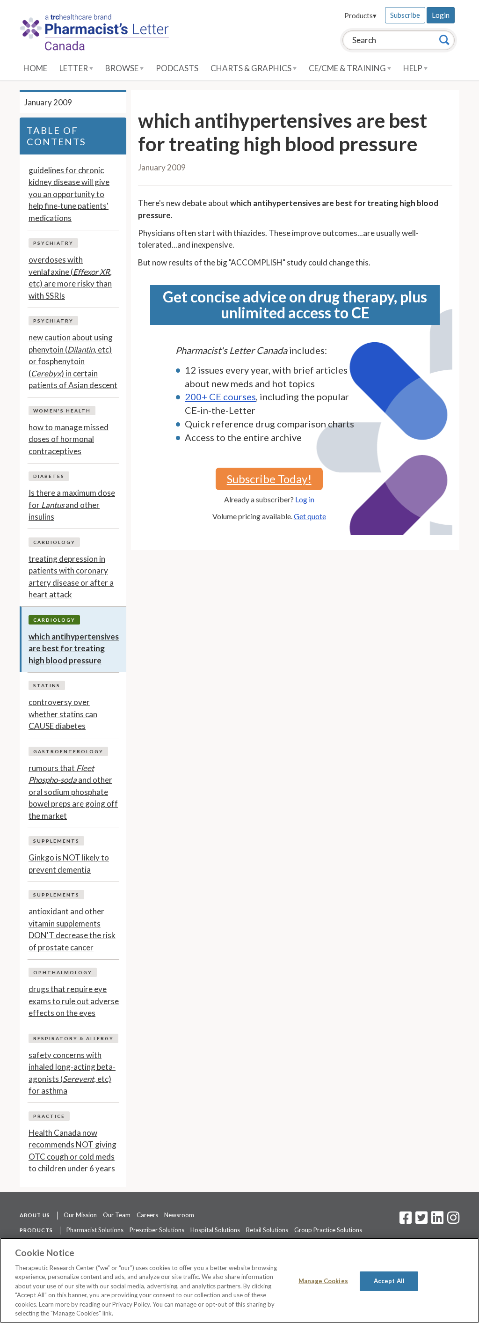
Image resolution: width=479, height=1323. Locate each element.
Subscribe (405, 15)
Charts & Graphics (251, 68)
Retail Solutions (267, 1230)
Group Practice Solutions (328, 1230)
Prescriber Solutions (157, 1230)
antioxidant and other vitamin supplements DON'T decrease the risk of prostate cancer (72, 929)
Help (413, 68)
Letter (74, 68)
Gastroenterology (68, 751)
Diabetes (49, 476)
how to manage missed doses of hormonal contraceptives (69, 439)
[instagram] (453, 1220)
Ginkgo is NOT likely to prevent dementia (69, 864)
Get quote (310, 516)
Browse (122, 68)
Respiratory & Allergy (73, 1038)
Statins (46, 685)
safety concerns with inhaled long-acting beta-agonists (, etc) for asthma (72, 1073)
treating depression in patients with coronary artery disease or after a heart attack (71, 577)
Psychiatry (53, 243)
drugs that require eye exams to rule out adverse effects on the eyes (74, 1001)
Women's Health (62, 410)
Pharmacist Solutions (94, 1230)
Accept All (389, 1281)
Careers (147, 1215)
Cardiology (54, 542)
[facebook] (405, 1220)
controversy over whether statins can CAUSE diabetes (63, 714)
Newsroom (179, 1215)
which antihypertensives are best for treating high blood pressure (74, 648)
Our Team (117, 1215)
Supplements (56, 841)
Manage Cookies (323, 1281)
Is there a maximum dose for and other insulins (72, 505)
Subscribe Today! (269, 478)
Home (35, 68)
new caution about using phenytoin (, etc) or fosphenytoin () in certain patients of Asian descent (73, 361)
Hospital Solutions (215, 1230)
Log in (304, 499)
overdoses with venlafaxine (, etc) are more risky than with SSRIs (70, 278)
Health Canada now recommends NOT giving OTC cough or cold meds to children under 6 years (72, 1151)
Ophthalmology (62, 972)
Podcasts (177, 68)
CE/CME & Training (348, 68)
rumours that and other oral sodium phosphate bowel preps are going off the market (73, 792)
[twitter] (420, 1220)
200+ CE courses (220, 396)
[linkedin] (437, 1220)
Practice (49, 1116)
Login (441, 15)
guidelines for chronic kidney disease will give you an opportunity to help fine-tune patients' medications (69, 194)
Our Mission (80, 1215)
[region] (239, 1280)
